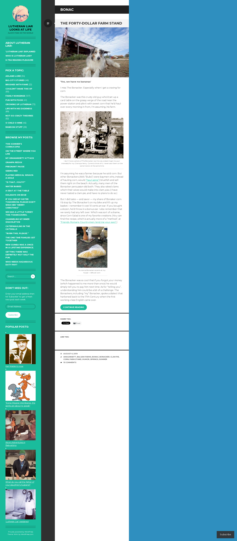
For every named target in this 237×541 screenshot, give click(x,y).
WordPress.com (27, 534)
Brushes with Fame (16, 84)
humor (85, 359)
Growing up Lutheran (18, 104)
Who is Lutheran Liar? (18, 56)
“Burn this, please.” (17, 233)
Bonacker (104, 357)
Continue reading (73, 307)
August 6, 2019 (70, 354)
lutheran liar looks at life (20, 28)
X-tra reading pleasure (19, 60)
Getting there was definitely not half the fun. (19, 255)
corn (66, 359)
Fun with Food (14, 100)
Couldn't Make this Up (18, 89)
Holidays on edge (15, 195)
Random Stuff (13, 127)
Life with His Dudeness (18, 108)
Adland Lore (13, 76)
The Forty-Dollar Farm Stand (91, 23)
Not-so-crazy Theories (19, 115)
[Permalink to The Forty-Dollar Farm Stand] (92, 52)
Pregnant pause (14, 166)
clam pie (114, 357)
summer (103, 359)
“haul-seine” (92, 180)
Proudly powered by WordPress (20, 532)
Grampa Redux (13, 162)
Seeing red (11, 171)
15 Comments (69, 362)
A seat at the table (17, 190)
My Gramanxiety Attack (19, 158)
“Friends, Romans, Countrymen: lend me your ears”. (88, 222)
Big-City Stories (15, 80)
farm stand (75, 359)
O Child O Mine (13, 123)
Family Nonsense (15, 96)
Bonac (95, 357)
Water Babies (13, 186)
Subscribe (13, 315)
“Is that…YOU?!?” (15, 182)
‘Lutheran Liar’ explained (20, 51)
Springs (94, 359)
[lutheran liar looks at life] (20, 13)
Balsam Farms (84, 357)
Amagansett (69, 357)
